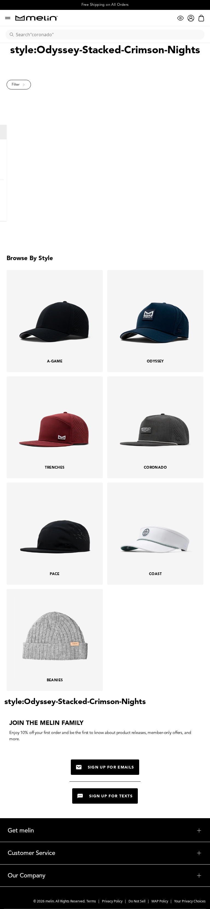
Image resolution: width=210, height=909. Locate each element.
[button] (19, 84)
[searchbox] (107, 35)
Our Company (105, 875)
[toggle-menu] (118, 830)
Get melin (105, 830)
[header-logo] (36, 18)
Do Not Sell (137, 901)
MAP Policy (160, 901)
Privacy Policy (112, 901)
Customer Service (105, 853)
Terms (91, 901)
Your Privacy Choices (190, 901)
